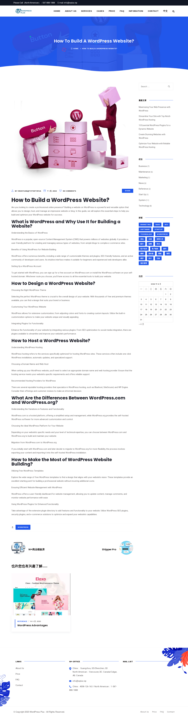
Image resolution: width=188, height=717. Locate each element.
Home (57, 11)
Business (143, 166)
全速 (150, 239)
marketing (145, 225)
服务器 (151, 254)
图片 (142, 244)
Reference (22, 621)
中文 (165, 11)
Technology (144, 206)
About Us (70, 11)
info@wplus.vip (70, 3)
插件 (165, 249)
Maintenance (144, 172)
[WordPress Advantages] (40, 594)
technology (146, 234)
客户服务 (155, 249)
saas (157, 225)
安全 (158, 244)
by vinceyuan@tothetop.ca (28, 191)
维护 (142, 258)
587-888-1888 (49, 3)
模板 (160, 254)
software (145, 229)
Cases (100, 11)
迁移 (158, 258)
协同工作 (160, 239)
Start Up (142, 194)
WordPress (23, 527)
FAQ (122, 11)
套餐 (150, 244)
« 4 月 (141, 324)
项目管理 (143, 263)
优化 (142, 239)
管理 (168, 254)
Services (86, 11)
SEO (166, 225)
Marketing (143, 177)
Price (112, 11)
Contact (153, 11)
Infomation (136, 11)
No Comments (69, 191)
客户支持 (143, 249)
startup (159, 229)
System (142, 200)
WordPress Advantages (32, 625)
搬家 (142, 254)
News (141, 183)
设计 (150, 258)
